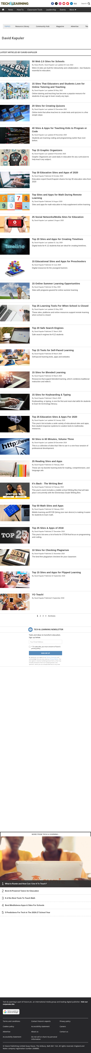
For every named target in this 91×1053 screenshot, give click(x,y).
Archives (51, 616)
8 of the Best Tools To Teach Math (20, 898)
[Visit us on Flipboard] (67, 3)
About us (34, 1031)
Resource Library (22, 26)
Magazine (60, 26)
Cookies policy (8, 1026)
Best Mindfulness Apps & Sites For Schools (24, 905)
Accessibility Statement (12, 1037)
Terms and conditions (11, 1021)
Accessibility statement (40, 1026)
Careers (63, 1026)
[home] (3, 9)
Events (63, 9)
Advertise (74, 26)
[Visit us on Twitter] (56, 3)
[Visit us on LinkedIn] (71, 3)
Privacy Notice (54, 659)
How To (20, 9)
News (10, 9)
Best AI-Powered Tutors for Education (22, 891)
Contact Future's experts (41, 1021)
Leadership (51, 9)
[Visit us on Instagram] (60, 3)
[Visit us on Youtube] (63, 3)
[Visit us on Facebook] (52, 3)
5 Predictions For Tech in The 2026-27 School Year (27, 912)
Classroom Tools (34, 9)
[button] (85, 3)
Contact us (64, 1031)
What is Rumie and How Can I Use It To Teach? (26, 884)
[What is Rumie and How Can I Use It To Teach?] (45, 861)
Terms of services (52, 657)
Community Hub (42, 26)
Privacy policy (65, 1021)
